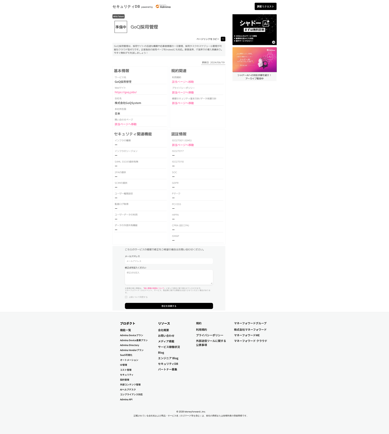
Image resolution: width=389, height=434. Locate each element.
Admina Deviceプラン (131, 335)
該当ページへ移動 (126, 124)
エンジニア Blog (168, 358)
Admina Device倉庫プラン (134, 340)
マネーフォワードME (247, 335)
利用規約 (201, 329)
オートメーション (129, 359)
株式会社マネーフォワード (250, 329)
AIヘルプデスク (128, 389)
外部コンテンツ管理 (130, 384)
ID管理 (123, 364)
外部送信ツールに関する (211, 341)
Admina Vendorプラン (132, 350)
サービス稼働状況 (169, 347)
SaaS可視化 (126, 354)
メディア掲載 (166, 341)
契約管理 (124, 379)
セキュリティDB (126, 6)
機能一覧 (125, 330)
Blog (161, 352)
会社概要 (163, 330)
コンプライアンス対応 (131, 394)
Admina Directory (129, 345)
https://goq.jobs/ (126, 92)
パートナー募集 (167, 369)
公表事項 (201, 345)
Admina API (126, 399)
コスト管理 (125, 369)
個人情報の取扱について (154, 288)
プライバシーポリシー (209, 335)
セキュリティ (127, 374)
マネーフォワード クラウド (250, 341)
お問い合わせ (166, 335)
